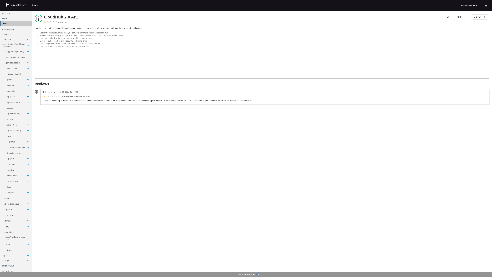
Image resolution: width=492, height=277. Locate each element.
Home (35, 5)
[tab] (34, 5)
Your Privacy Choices (246, 274)
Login (486, 5)
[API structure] (16, 148)
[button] (30, 29)
